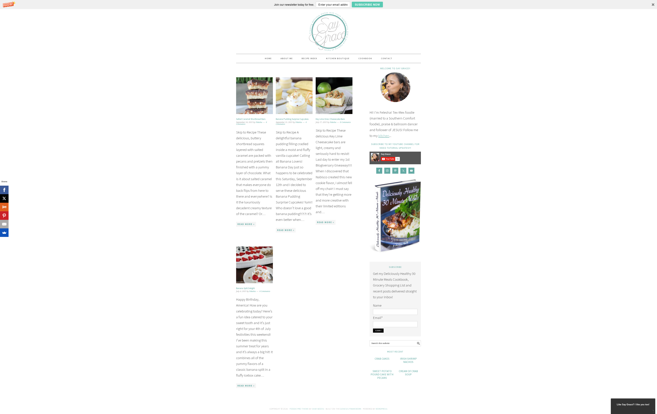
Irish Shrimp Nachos (408, 360)
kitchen (383, 135)
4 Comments (264, 291)
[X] (4, 198)
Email (378, 317)
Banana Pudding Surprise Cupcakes (292, 119)
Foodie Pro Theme (299, 409)
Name (377, 305)
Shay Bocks (318, 409)
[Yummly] (4, 207)
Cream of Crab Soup (408, 372)
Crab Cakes (382, 358)
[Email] (4, 224)
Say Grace (328, 30)
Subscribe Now (367, 4)
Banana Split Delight (245, 288)
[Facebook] (4, 190)
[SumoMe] (4, 232)
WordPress (381, 409)
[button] (328, 4)
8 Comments (345, 122)
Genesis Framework (350, 409)
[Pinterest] (4, 215)
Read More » (246, 224)
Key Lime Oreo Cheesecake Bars (330, 119)
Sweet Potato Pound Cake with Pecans (382, 374)
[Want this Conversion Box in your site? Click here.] (653, 411)
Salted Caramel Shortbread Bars (250, 119)
